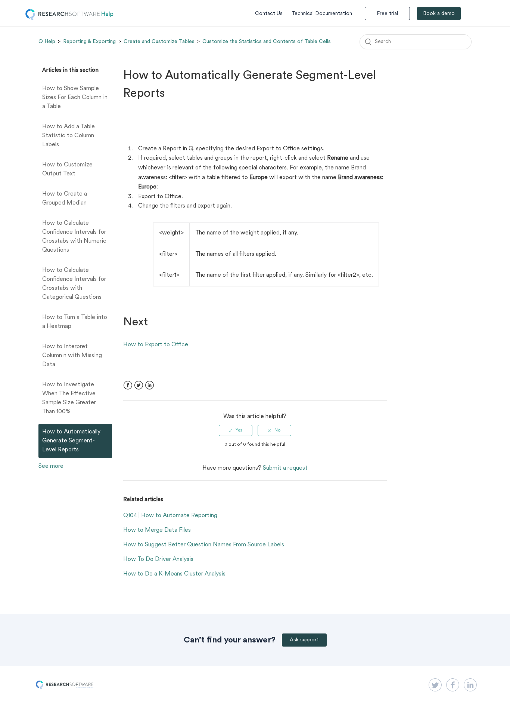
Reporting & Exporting (89, 41)
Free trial (387, 13)
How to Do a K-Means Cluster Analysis (174, 574)
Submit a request (285, 468)
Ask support (304, 640)
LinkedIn (149, 385)
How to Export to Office (155, 345)
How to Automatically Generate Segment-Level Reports (71, 441)
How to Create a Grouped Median (64, 198)
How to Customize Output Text (67, 169)
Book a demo (439, 13)
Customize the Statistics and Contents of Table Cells (266, 41)
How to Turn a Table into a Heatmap (74, 321)
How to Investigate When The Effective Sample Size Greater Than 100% (69, 398)
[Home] (69, 19)
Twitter (138, 385)
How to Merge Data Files (157, 530)
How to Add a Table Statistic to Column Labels (68, 136)
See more (50, 466)
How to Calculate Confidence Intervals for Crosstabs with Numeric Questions (74, 236)
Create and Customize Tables (159, 41)
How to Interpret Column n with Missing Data (72, 356)
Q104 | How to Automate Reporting (170, 516)
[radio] (235, 430)
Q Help (46, 41)
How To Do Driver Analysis (158, 559)
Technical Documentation (322, 13)
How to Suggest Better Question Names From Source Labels (203, 545)
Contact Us (269, 13)
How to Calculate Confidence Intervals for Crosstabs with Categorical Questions (74, 283)
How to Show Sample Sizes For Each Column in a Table (75, 98)
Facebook (128, 385)
